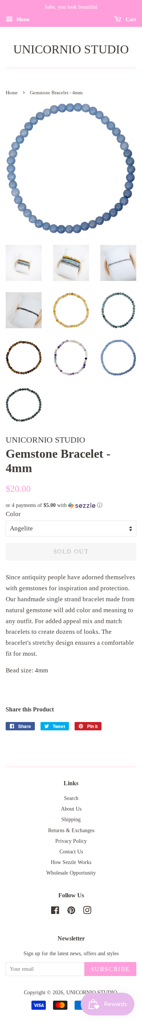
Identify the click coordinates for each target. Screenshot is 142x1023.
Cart (130, 19)
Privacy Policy (71, 841)
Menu (22, 19)
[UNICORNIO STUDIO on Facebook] (55, 912)
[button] (71, 505)
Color (13, 514)
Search (71, 798)
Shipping (71, 819)
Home (12, 92)
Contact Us (71, 851)
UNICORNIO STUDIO (71, 49)
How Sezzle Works (71, 862)
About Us (71, 809)
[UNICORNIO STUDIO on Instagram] (87, 912)
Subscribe (110, 969)
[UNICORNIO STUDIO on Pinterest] (71, 912)
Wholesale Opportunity (71, 873)
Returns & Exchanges (71, 830)
